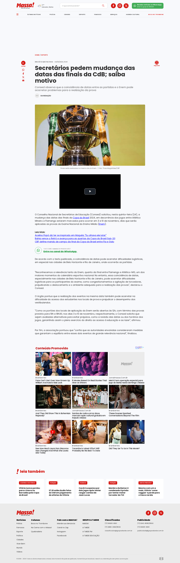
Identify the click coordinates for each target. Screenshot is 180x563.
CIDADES (67, 14)
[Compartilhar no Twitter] (23, 77)
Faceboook (61, 535)
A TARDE (86, 527)
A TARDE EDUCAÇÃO (91, 535)
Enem (102, 224)
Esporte (44, 55)
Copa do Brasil (81, 217)
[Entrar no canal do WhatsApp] (38, 250)
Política (20, 535)
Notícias (21, 520)
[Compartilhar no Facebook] (23, 74)
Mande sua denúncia (66, 523)
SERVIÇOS (113, 14)
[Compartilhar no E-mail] (23, 80)
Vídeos (19, 552)
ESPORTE (82, 14)
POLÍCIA (52, 14)
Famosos (20, 527)
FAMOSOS (97, 14)
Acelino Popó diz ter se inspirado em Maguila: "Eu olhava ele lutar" (70, 235)
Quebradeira (36, 531)
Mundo (19, 547)
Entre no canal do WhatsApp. (60, 251)
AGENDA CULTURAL (132, 14)
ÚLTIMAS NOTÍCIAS (34, 14)
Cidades (20, 539)
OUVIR (23, 66)
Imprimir (157, 65)
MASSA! (86, 523)
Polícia (19, 523)
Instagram (61, 531)
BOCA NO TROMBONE (155, 14)
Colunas (35, 520)
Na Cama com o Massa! (41, 527)
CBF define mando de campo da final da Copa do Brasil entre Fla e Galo (74, 241)
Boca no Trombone (39, 523)
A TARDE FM (87, 531)
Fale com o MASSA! (67, 520)
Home (38, 55)
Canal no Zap (62, 527)
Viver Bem (21, 543)
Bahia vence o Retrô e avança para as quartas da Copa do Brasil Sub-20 (75, 238)
